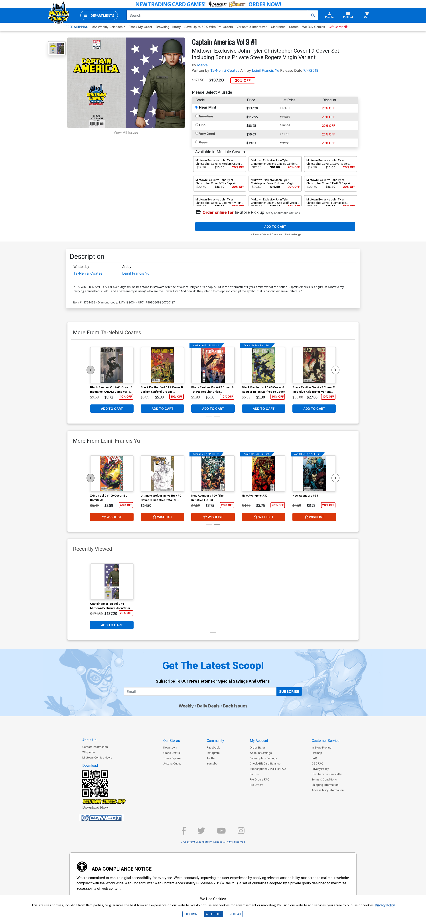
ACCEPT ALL (213, 914)
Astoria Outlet (172, 763)
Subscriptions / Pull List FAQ (268, 768)
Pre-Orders (256, 784)
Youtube (212, 763)
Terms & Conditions (324, 779)
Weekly (186, 706)
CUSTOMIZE (191, 914)
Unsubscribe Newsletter (327, 774)
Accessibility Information (328, 790)
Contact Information (95, 747)
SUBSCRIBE (289, 691)
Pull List (255, 774)
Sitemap (317, 753)
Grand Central (172, 753)
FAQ (314, 758)
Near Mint (207, 107)
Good (203, 142)
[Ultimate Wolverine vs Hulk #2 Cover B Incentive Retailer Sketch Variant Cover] (162, 473)
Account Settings (261, 753)
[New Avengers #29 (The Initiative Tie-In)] (213, 473)
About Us (89, 740)
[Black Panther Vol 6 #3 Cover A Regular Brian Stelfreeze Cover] (263, 365)
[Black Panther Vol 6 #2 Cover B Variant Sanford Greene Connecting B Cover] (162, 365)
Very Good (207, 133)
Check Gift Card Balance (265, 763)
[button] (99, 15)
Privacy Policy (320, 768)
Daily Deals (208, 706)
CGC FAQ (317, 763)
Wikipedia (88, 752)
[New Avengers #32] (263, 473)
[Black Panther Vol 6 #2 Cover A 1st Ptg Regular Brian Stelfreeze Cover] (213, 365)
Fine (202, 125)
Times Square (172, 758)
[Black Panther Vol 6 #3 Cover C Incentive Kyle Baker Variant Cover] (314, 365)
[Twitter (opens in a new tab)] (201, 832)
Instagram (213, 753)
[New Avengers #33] (314, 473)
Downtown (170, 747)
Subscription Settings (263, 758)
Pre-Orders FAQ (259, 779)
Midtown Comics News (97, 757)
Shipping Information (325, 784)
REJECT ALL (234, 914)
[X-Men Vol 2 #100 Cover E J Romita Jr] (112, 473)
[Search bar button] (313, 15)
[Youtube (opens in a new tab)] (221, 832)
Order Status (258, 747)
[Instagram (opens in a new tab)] (241, 832)
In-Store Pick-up (321, 747)
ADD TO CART (275, 226)
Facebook (213, 747)
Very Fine (206, 116)
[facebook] (183, 832)
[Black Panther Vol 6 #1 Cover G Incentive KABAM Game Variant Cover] (112, 365)
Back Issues (235, 706)
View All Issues (126, 132)
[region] (91, 370)
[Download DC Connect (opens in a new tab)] (109, 818)
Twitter (211, 758)
